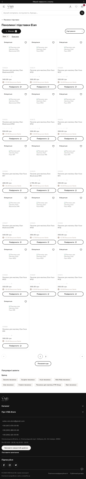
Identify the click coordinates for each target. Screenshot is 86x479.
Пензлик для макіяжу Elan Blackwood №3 (12, 71)
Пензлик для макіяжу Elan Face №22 (70, 227)
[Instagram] (9, 465)
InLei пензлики (45, 380)
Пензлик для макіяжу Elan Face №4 (70, 175)
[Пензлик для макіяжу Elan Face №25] (43, 208)
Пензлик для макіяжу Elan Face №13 (42, 123)
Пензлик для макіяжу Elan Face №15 (42, 71)
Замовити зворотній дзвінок (16, 448)
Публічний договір (77, 473)
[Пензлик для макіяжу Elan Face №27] (70, 53)
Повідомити (14, 87)
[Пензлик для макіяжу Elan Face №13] (43, 105)
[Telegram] (15, 465)
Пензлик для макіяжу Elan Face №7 (14, 175)
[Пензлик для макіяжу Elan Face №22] (70, 208)
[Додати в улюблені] (25, 42)
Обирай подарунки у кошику (43, 2)
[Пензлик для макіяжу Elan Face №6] (15, 312)
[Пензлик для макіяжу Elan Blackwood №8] (43, 156)
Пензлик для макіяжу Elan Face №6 (14, 330)
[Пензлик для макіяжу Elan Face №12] (70, 260)
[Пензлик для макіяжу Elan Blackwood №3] (15, 53)
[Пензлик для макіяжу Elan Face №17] (70, 105)
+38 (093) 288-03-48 (10, 430)
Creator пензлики (25, 385)
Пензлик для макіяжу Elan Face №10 (42, 278)
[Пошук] (82, 13)
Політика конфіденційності (58, 473)
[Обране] (76, 6)
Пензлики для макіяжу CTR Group (48, 385)
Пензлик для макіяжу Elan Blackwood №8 (40, 175)
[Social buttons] (82, 469)
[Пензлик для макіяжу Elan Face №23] (15, 260)
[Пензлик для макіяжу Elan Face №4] (70, 156)
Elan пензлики (71, 385)
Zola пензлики (8, 385)
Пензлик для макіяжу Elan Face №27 (70, 71)
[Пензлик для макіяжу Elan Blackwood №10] (15, 105)
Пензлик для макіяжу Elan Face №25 (42, 227)
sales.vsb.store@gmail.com (13, 421)
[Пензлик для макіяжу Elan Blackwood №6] (15, 208)
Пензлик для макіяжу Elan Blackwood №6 (12, 227)
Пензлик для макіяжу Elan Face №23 (14, 278)
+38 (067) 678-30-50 (10, 426)
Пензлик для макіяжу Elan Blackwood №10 (12, 123)
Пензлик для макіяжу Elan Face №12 (70, 278)
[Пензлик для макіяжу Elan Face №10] (43, 260)
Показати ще (43, 363)
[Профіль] (70, 6)
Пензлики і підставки (11, 20)
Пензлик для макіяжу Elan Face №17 (70, 123)
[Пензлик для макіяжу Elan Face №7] (15, 156)
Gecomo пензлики (9, 380)
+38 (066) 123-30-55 (10, 435)
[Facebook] (4, 465)
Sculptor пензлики (28, 380)
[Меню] (4, 6)
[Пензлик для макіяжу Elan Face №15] (43, 53)
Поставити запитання (10, 452)
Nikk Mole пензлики (62, 380)
